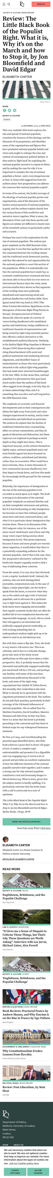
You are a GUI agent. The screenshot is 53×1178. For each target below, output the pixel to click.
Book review (28, 13)
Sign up (41, 4)
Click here (45, 828)
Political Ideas (10, 1083)
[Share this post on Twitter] (10, 110)
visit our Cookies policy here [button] (24, 1163)
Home (5, 1145)
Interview (23, 927)
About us (18, 1145)
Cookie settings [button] (15, 1171)
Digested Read (38, 1047)
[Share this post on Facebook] (5, 110)
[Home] (22, 4)
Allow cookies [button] (38, 1171)
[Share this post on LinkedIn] (15, 110)
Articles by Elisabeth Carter (18, 859)
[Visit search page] (9, 4)
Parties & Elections (13, 1007)
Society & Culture (12, 13)
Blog (25, 891)
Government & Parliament (16, 1047)
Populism (7, 119)
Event (26, 974)
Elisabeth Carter (17, 76)
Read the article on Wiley (26, 822)
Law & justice (10, 927)
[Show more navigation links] (4, 4)
